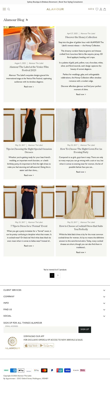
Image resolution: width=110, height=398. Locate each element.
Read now (28, 87)
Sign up (85, 330)
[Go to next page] (58, 275)
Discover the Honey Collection (81, 37)
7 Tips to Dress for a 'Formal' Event (29, 226)
